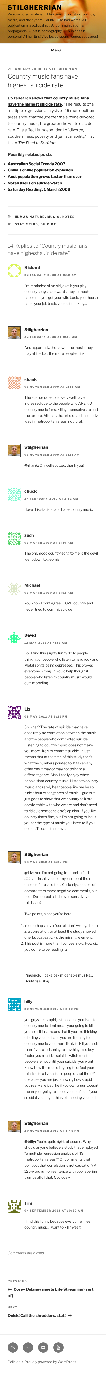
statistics (26, 224)
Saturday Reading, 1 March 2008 (39, 189)
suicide (48, 224)
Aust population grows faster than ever (45, 176)
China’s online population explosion (40, 170)
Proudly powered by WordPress (50, 1362)
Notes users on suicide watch (35, 183)
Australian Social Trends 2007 (36, 164)
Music (53, 217)
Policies (14, 1362)
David (30, 635)
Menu (56, 50)
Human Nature (30, 217)
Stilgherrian (35, 7)
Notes (68, 217)
